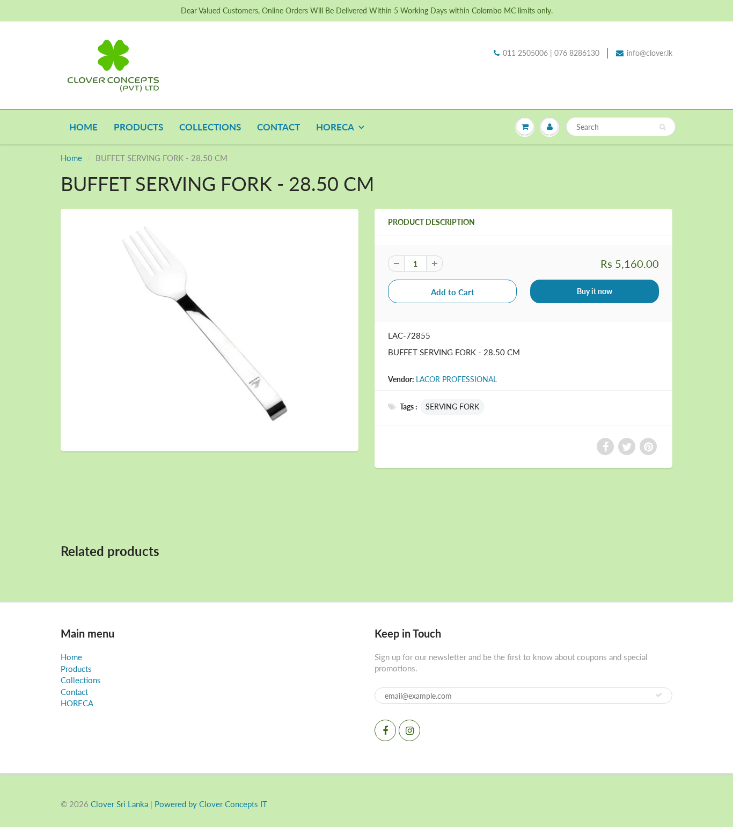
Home (83, 127)
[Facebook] (385, 730)
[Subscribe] (659, 695)
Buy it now (594, 291)
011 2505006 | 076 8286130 (551, 52)
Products (138, 127)
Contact (278, 127)
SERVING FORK (452, 406)
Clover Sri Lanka (119, 804)
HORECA (335, 127)
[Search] (662, 127)
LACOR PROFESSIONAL (456, 379)
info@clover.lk (649, 52)
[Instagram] (409, 730)
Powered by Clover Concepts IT (211, 804)
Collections (210, 127)
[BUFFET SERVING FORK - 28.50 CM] (209, 328)
